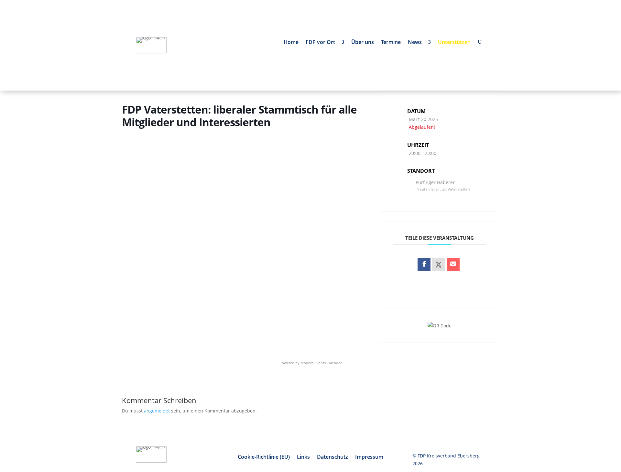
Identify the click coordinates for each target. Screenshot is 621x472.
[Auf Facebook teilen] (424, 264)
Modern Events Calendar (321, 362)
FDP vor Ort (322, 43)
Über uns (362, 43)
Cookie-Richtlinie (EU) (264, 457)
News (416, 43)
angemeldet (157, 411)
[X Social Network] (438, 264)
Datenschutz (332, 457)
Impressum (369, 457)
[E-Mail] (453, 264)
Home (291, 43)
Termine (391, 43)
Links (303, 457)
